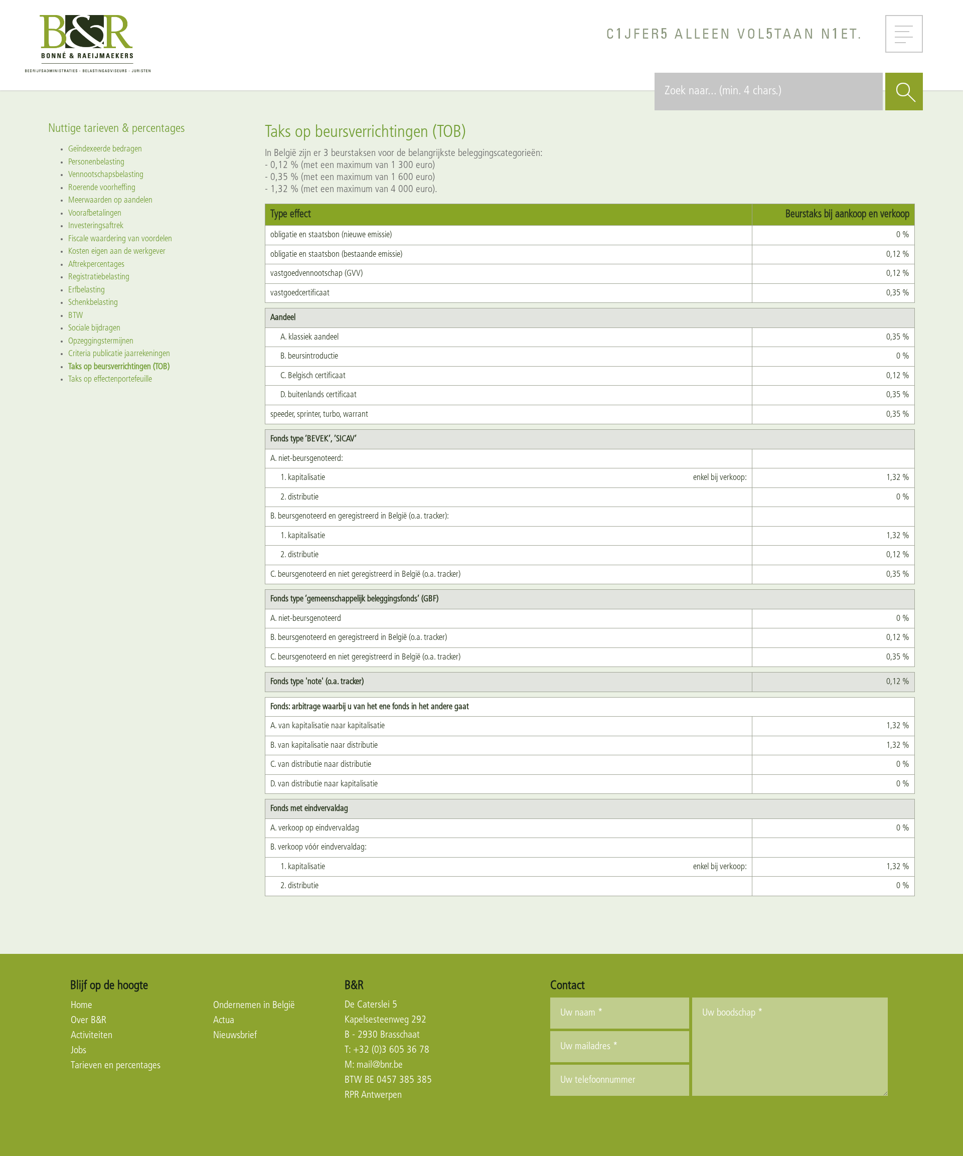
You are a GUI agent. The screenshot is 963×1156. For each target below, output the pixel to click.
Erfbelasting (86, 290)
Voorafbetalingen (94, 213)
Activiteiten (91, 1036)
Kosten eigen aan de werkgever (117, 251)
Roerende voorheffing (101, 188)
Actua (223, 1021)
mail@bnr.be (380, 1065)
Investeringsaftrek (95, 226)
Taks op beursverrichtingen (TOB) (119, 367)
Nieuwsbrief (235, 1036)
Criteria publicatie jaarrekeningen (119, 354)
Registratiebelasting (98, 277)
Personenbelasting (96, 162)
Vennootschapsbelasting (105, 175)
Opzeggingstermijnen (100, 341)
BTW (75, 315)
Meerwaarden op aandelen (110, 200)
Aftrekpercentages (96, 264)
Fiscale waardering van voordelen (120, 239)
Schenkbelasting (93, 302)
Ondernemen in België (254, 1006)
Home (81, 1006)
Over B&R (88, 1021)
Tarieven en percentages (115, 1066)
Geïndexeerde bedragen (105, 149)
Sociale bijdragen (94, 328)
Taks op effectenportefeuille (110, 379)
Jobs (78, 1051)
